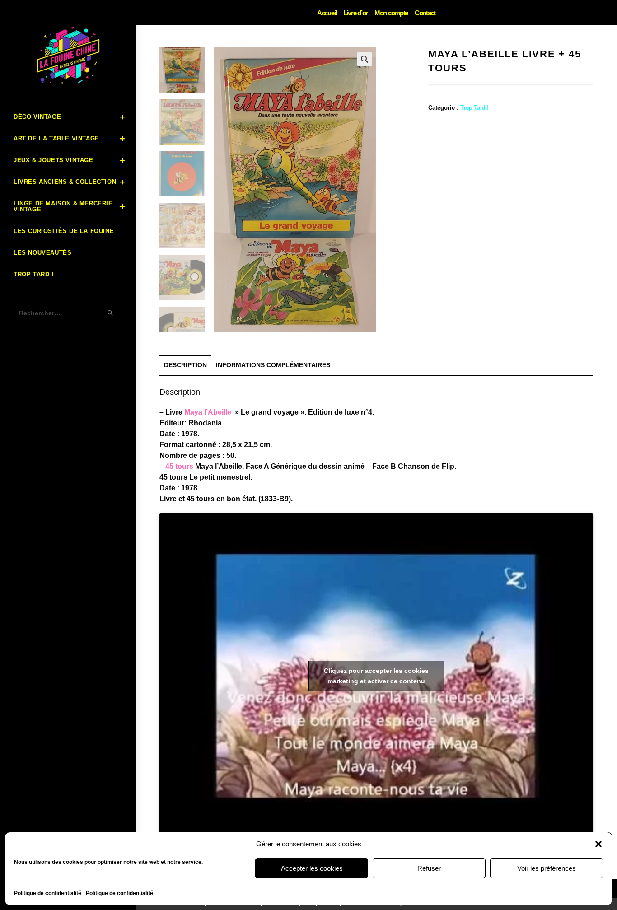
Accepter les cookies (312, 868)
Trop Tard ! (474, 107)
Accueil (327, 13)
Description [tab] (185, 365)
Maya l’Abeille (207, 412)
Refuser (429, 868)
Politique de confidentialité (47, 893)
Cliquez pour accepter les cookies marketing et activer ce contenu (376, 676)
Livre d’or (355, 13)
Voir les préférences (546, 868)
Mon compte (391, 13)
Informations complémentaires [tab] (273, 365)
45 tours (179, 466)
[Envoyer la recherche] (110, 313)
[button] (598, 844)
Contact (425, 13)
